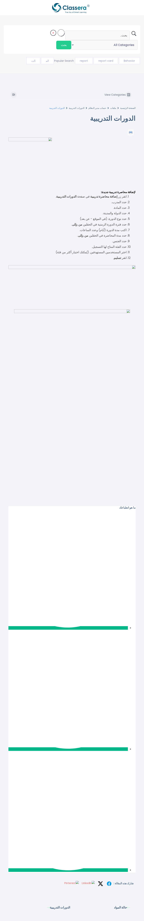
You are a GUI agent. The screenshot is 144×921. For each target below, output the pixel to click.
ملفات (113, 108)
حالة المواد (120, 907)
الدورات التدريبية (76, 108)
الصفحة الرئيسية (128, 108)
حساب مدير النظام (97, 108)
